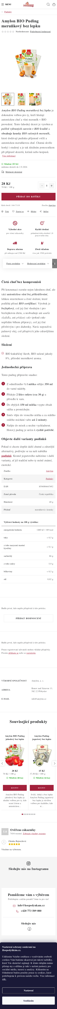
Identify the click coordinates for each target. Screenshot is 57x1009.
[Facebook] (29, 929)
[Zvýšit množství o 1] (51, 185)
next (54, 763)
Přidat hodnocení (28, 618)
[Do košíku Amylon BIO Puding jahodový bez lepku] (15, 788)
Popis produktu (13, 263)
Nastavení (28, 990)
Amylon (52, 205)
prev (2, 763)
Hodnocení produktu (36, 263)
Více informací (8, 155)
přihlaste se (13, 653)
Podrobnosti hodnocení (40, 31)
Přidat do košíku (28, 196)
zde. (4, 979)
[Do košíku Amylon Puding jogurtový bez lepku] (42, 788)
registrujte (31, 653)
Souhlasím (28, 1000)
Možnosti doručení (14, 171)
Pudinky (49, 478)
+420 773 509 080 (31, 911)
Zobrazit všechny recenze (34, 833)
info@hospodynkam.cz (31, 905)
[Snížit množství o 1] (42, 185)
